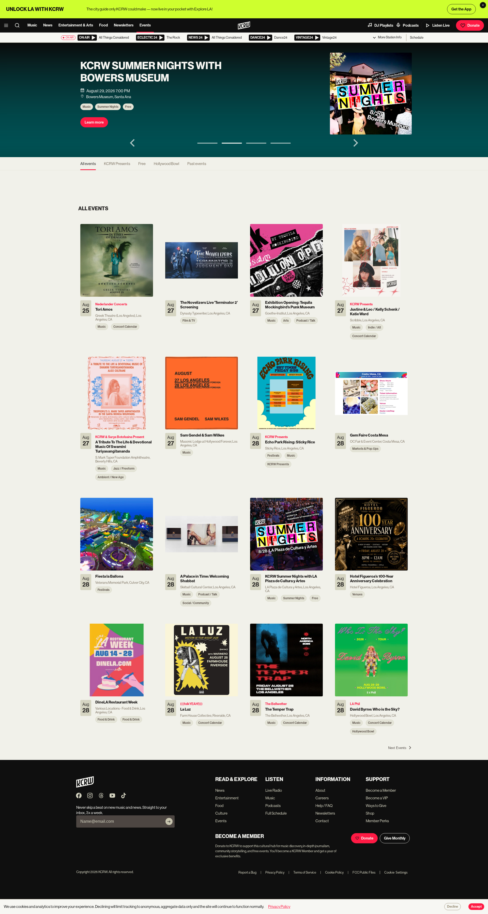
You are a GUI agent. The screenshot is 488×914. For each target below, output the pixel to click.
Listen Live (441, 25)
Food (103, 25)
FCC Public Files (361, 872)
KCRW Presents (117, 163)
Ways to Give (376, 805)
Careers (322, 798)
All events (88, 163)
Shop (370, 813)
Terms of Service (302, 872)
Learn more (94, 122)
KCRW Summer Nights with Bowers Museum (151, 72)
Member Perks (377, 821)
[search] (18, 25)
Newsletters (123, 25)
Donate (473, 25)
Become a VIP (377, 798)
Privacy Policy (272, 872)
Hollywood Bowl (166, 163)
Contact (322, 821)
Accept (476, 907)
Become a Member (381, 790)
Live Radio (273, 790)
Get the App (461, 9)
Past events (196, 163)
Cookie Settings (396, 872)
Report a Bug (247, 872)
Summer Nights (107, 107)
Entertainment (227, 798)
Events (145, 25)
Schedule (416, 37)
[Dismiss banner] (483, 5)
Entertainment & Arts (75, 25)
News (47, 25)
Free (128, 107)
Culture (221, 813)
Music (32, 25)
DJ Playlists (383, 25)
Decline (452, 907)
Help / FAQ (324, 805)
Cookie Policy (332, 872)
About (320, 790)
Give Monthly (394, 838)
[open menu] (7, 25)
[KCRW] (85, 786)
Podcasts (411, 25)
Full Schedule (276, 813)
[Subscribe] (169, 821)
